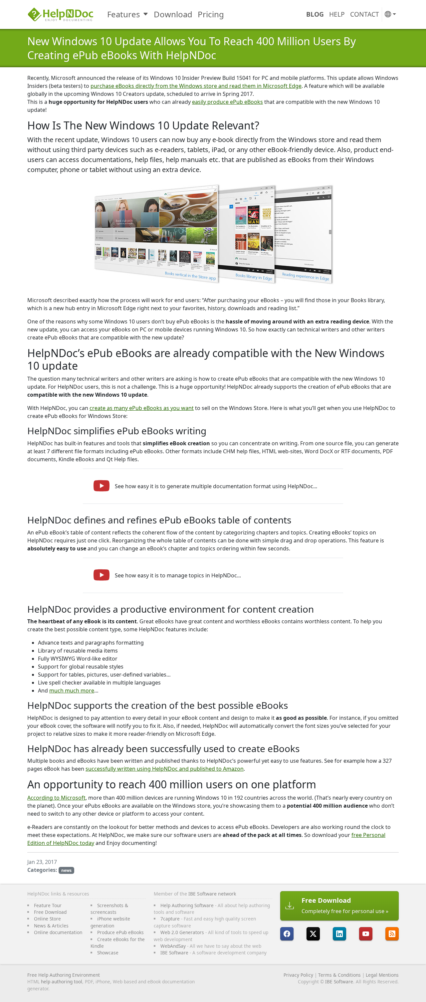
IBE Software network (212, 894)
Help (337, 14)
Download (173, 14)
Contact (364, 14)
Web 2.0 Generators (182, 932)
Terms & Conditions (339, 975)
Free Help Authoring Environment (63, 975)
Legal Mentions (382, 975)
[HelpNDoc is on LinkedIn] (339, 933)
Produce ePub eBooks (120, 932)
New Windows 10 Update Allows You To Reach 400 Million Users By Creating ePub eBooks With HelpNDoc (191, 48)
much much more (71, 690)
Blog (315, 14)
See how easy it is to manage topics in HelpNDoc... (178, 575)
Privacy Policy (298, 975)
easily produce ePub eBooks (227, 101)
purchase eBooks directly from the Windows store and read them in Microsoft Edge (196, 86)
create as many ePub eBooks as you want (142, 408)
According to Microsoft (56, 797)
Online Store (47, 918)
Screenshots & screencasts (109, 908)
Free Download (50, 912)
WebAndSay (173, 946)
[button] (390, 14)
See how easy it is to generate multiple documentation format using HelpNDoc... (216, 486)
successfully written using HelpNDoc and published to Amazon (165, 768)
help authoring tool (61, 981)
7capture (170, 918)
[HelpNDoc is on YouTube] (365, 933)
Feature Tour (48, 905)
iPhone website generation (110, 921)
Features (123, 14)
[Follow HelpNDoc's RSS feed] (392, 933)
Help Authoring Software (187, 905)
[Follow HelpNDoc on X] (313, 933)
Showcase (107, 952)
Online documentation (58, 932)
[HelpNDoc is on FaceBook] (287, 933)
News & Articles (51, 925)
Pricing (211, 14)
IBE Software (174, 952)
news (66, 870)
